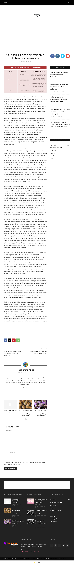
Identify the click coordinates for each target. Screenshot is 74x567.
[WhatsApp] (18, 340)
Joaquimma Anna (25, 369)
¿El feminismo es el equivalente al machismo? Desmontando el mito (58, 99)
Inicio (5, 2)
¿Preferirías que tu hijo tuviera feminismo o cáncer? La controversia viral (60, 112)
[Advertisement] (37, 36)
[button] (68, 2)
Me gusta (52, 55)
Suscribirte (68, 54)
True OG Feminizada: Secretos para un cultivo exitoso (38, 352)
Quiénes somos (41, 559)
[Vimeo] (63, 545)
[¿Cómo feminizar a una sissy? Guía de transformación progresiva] (30, 501)
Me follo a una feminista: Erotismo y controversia (17, 500)
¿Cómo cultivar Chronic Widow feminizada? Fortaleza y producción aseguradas (60, 124)
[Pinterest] (14, 340)
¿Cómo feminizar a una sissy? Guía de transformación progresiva (13, 353)
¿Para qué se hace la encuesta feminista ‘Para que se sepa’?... (18, 521)
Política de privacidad (29, 559)
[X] (9, 340)
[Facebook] (5, 340)
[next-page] (26, 419)
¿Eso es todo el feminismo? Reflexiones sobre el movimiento (59, 74)
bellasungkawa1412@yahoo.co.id (30, 552)
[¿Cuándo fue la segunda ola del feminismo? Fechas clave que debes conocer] (30, 512)
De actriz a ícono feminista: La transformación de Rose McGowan (60, 87)
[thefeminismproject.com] (37, 15)
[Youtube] (67, 545)
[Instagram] (27, 388)
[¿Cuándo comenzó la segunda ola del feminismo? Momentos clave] (30, 521)
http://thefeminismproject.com (25, 372)
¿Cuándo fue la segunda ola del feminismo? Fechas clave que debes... (41, 512)
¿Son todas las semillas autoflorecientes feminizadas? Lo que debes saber (18, 511)
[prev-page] (24, 419)
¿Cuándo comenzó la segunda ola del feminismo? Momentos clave (40, 522)
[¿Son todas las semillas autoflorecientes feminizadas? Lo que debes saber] (25, 404)
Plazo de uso (62, 559)
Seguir (57, 54)
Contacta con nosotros (52, 559)
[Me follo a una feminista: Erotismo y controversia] (10, 404)
